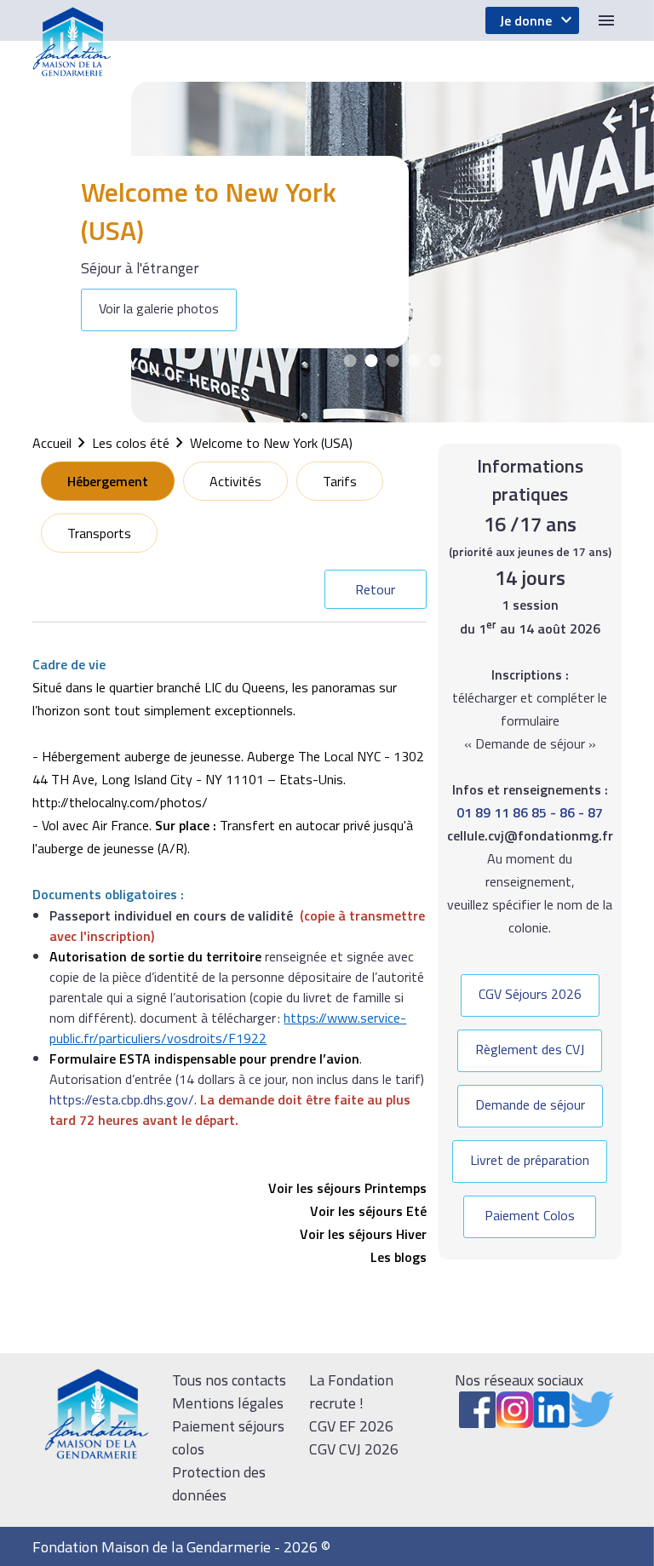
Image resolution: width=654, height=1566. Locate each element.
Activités (235, 481)
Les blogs (398, 1257)
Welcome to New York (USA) (271, 443)
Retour (375, 589)
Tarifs (340, 481)
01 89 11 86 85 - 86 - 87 (529, 812)
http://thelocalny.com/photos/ (120, 802)
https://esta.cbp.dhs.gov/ (121, 1099)
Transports (99, 533)
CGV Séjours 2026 (530, 994)
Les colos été (130, 443)
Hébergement (107, 481)
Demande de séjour (530, 1104)
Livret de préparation (529, 1160)
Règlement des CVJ (529, 1049)
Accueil (52, 443)
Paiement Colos (530, 1215)
